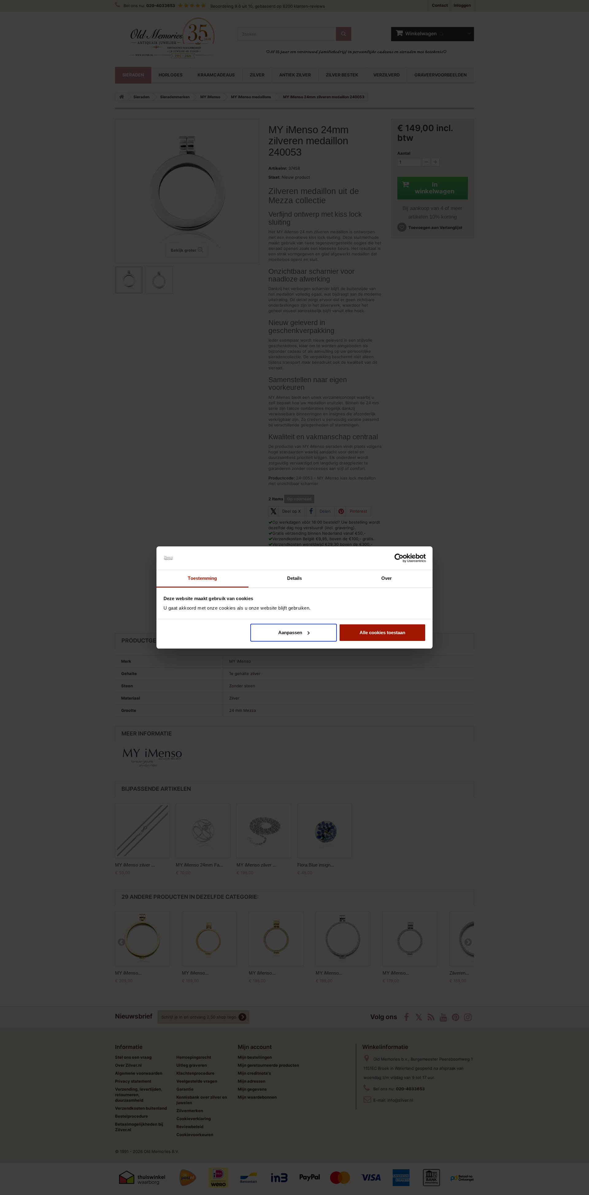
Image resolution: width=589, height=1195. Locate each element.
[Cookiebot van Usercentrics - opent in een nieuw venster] (399, 558)
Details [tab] (294, 578)
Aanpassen (290, 632)
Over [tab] (386, 578)
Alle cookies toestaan (382, 632)
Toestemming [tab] (202, 578)
